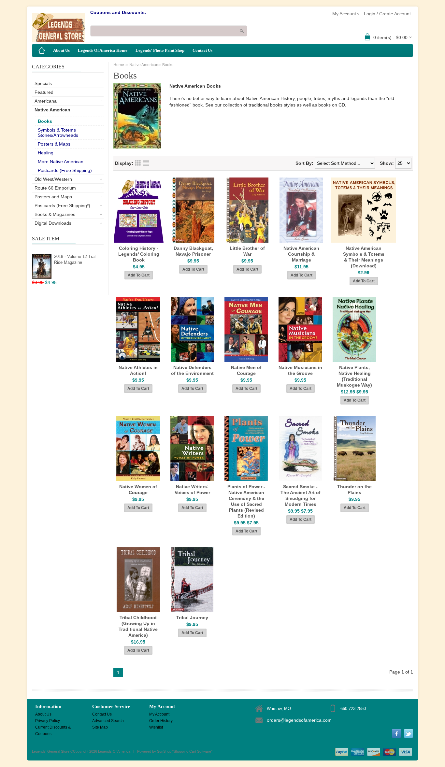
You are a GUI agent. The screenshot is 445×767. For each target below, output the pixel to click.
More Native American (60, 161)
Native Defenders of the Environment (192, 370)
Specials (43, 83)
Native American (52, 109)
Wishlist (156, 727)
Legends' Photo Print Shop (160, 50)
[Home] (41, 50)
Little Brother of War (247, 251)
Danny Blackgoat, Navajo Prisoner (193, 251)
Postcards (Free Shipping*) (62, 205)
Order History (161, 720)
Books (45, 121)
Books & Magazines (55, 214)
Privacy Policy (47, 720)
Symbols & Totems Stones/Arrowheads (58, 132)
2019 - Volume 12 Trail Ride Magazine (75, 259)
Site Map (100, 727)
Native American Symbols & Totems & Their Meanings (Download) (363, 257)
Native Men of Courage (246, 370)
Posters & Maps (54, 144)
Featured (44, 92)
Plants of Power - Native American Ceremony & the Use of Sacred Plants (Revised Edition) (246, 501)
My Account (159, 714)
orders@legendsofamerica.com (299, 720)
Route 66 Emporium (55, 188)
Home (118, 65)
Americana (46, 101)
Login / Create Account (387, 13)
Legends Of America (114, 751)
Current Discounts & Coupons (53, 728)
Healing (45, 152)
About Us (61, 50)
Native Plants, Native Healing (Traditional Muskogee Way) (354, 376)
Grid (138, 163)
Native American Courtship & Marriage (301, 254)
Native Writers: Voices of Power (192, 489)
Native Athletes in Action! (138, 370)
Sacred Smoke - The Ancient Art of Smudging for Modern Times (300, 495)
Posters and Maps (53, 196)
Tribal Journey (192, 617)
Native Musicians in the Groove (300, 370)
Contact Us (202, 50)
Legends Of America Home (102, 50)
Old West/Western (53, 179)
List (146, 163)
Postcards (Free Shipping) (65, 170)
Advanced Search (108, 720)
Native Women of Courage (138, 489)
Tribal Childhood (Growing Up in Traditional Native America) (138, 626)
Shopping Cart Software (192, 751)
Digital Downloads (53, 223)
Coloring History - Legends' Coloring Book (138, 254)
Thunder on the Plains (354, 489)
